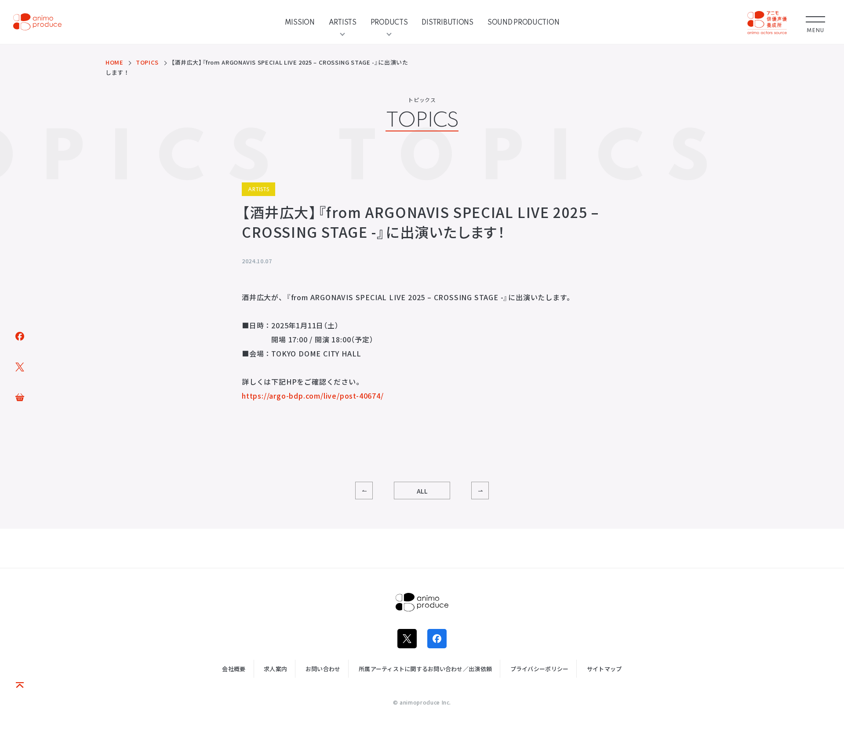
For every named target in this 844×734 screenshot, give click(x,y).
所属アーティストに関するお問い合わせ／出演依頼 (425, 669)
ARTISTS (343, 22)
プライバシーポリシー (539, 669)
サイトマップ (604, 669)
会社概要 (233, 669)
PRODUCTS (389, 22)
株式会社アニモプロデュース (422, 602)
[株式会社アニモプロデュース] (37, 22)
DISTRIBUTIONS (447, 22)
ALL (422, 491)
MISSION (300, 22)
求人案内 (275, 669)
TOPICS (147, 62)
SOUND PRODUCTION (523, 22)
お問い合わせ (323, 669)
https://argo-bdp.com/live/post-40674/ (313, 395)
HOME (115, 62)
